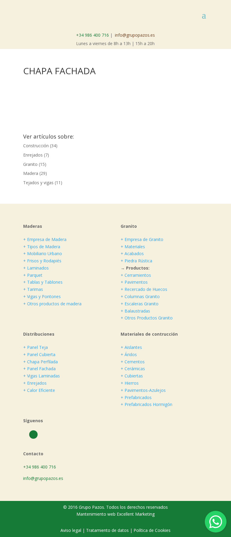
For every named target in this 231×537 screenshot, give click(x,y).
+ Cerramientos (136, 275)
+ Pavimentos (134, 282)
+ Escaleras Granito (140, 304)
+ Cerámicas (133, 368)
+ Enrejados (35, 383)
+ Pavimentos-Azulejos (143, 390)
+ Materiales (133, 246)
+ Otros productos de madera (52, 304)
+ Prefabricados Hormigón (146, 404)
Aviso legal (71, 530)
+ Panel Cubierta (39, 354)
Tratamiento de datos (107, 530)
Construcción (36, 145)
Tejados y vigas (38, 182)
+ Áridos (129, 354)
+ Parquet (32, 275)
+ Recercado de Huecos (144, 289)
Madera (30, 173)
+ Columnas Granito (140, 296)
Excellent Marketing (136, 514)
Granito (30, 164)
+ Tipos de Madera (41, 246)
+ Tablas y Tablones (43, 282)
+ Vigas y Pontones (42, 296)
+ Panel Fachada (39, 368)
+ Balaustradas (135, 311)
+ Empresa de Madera (44, 239)
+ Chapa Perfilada (40, 362)
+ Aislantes (131, 347)
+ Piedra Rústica (136, 261)
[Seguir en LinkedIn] (33, 434)
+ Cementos (133, 362)
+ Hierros (130, 383)
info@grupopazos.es (135, 35)
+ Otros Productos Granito (147, 318)
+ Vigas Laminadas (41, 376)
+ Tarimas (33, 289)
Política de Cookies (152, 530)
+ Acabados (132, 253)
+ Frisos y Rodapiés (42, 261)
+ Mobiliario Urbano (42, 253)
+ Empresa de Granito (142, 239)
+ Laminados (36, 268)
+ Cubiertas (132, 376)
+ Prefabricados (136, 397)
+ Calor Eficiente (39, 390)
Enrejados (33, 155)
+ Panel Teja (35, 347)
